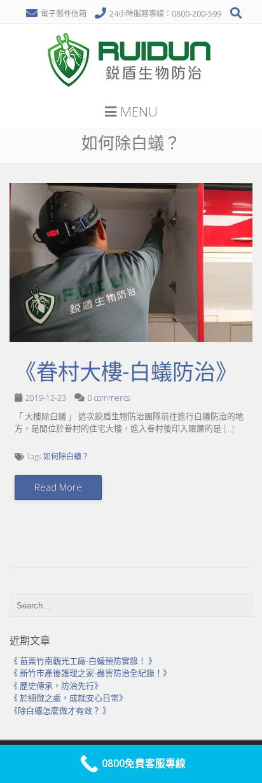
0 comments (109, 397)
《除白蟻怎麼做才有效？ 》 (60, 710)
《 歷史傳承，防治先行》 (56, 685)
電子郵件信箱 (63, 13)
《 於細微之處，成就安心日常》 (68, 697)
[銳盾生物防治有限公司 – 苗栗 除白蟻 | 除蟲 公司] (131, 91)
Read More (58, 486)
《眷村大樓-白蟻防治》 (126, 372)
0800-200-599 (196, 13)
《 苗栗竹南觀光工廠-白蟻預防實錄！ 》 (83, 660)
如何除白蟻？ (66, 456)
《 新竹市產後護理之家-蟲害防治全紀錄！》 (90, 673)
